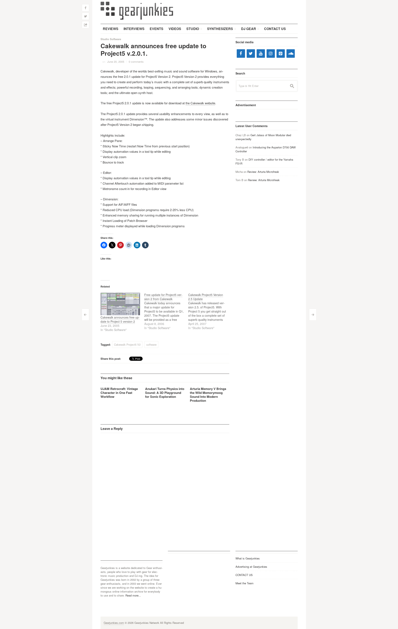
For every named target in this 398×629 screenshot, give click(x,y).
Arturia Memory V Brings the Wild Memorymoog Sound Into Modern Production (208, 394)
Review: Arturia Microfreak (263, 172)
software (151, 344)
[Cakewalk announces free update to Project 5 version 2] (120, 304)
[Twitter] (251, 53)
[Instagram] (271, 53)
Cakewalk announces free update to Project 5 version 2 (120, 319)
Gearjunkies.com (114, 623)
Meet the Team (244, 583)
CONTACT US (244, 575)
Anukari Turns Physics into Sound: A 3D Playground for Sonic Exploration (164, 392)
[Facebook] (241, 53)
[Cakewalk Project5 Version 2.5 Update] (210, 311)
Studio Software (111, 39)
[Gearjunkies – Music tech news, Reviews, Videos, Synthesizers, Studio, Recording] (137, 10)
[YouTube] (261, 53)
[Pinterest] (281, 53)
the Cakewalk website (200, 103)
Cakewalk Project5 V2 (127, 344)
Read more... (133, 595)
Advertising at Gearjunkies (251, 567)
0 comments (136, 62)
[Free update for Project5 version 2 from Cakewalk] (166, 311)
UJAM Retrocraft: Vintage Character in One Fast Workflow (119, 392)
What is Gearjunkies (247, 558)
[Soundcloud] (290, 53)
